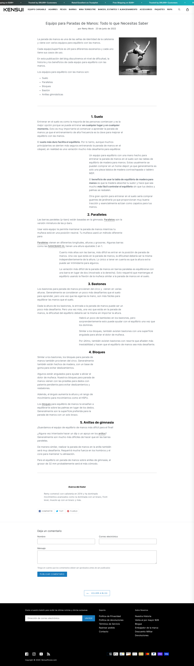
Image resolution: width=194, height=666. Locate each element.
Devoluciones (141, 635)
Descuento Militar (144, 631)
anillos (101, 433)
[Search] (180, 9)
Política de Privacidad (110, 616)
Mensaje (41, 548)
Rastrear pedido (107, 627)
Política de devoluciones (111, 620)
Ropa (169, 9)
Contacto (103, 631)
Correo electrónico (108, 536)
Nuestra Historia (143, 616)
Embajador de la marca (146, 627)
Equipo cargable (37, 9)
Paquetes (160, 9)
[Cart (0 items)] (187, 10)
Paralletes (109, 219)
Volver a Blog (99, 593)
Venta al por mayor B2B (147, 620)
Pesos (63, 9)
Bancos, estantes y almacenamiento (117, 9)
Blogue (138, 624)
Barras (73, 9)
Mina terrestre (87, 9)
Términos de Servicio (109, 624)
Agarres (53, 9)
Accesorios (146, 9)
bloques (46, 404)
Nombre (41, 536)
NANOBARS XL (56, 246)
